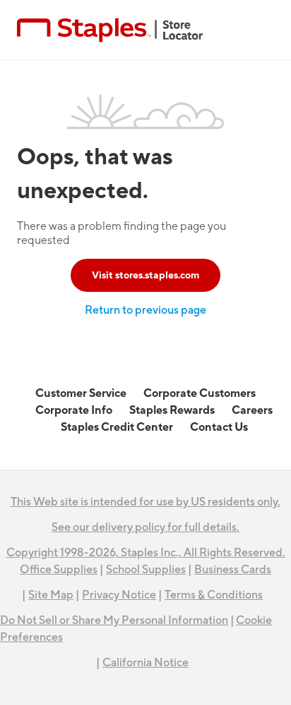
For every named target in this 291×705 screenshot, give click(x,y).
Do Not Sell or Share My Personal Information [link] (114, 620)
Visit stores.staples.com (145, 275)
